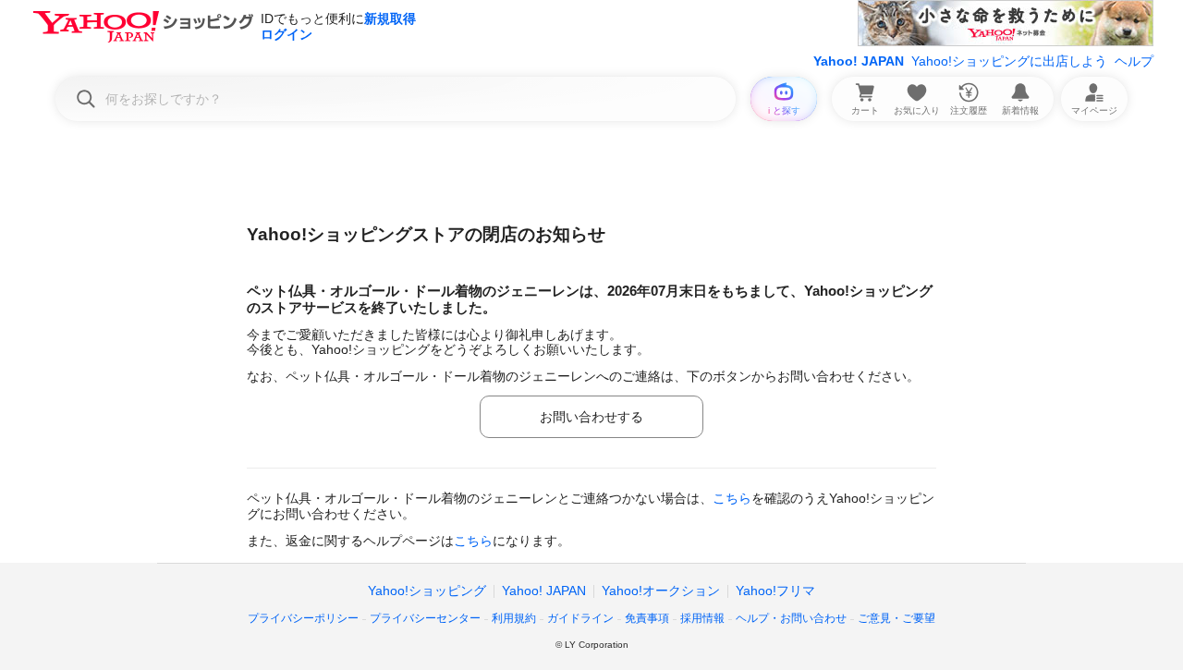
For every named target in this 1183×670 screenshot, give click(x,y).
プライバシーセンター (425, 618)
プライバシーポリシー (303, 618)
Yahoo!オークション (661, 590)
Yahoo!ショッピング (427, 590)
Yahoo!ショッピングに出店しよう (1009, 61)
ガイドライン (580, 618)
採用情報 (702, 618)
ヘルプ (1134, 61)
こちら (732, 498)
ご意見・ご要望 (896, 618)
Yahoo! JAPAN (858, 61)
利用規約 (514, 618)
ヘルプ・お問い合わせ (791, 618)
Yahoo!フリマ (775, 590)
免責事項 (647, 618)
